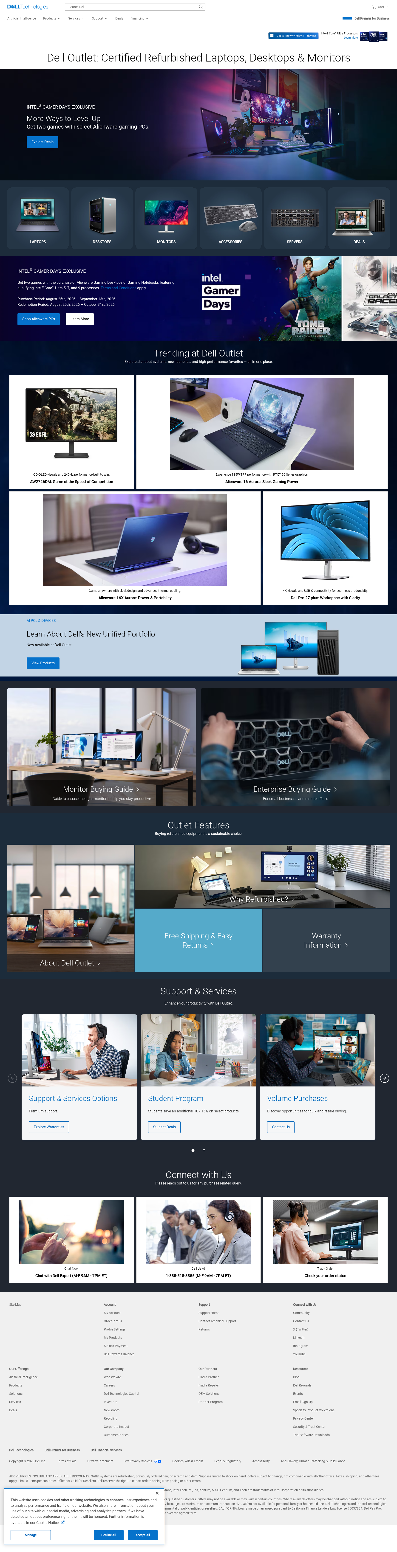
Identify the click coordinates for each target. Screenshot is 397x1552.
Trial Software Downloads (311, 1435)
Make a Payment (116, 1346)
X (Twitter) (300, 1329)
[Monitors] (166, 218)
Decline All (108, 1535)
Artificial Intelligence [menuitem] (21, 18)
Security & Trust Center (309, 1427)
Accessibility (261, 1461)
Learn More (351, 37)
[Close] (157, 1493)
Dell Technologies (21, 1450)
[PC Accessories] (231, 218)
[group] (79, 1077)
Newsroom (111, 1410)
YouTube (299, 1354)
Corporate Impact (116, 1427)
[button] (381, 6)
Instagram (300, 1346)
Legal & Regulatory (227, 1461)
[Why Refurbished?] (262, 876)
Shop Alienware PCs (38, 319)
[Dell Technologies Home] (28, 6)
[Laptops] (38, 218)
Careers (109, 1385)
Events (298, 1393)
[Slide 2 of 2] (204, 1150)
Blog (296, 1377)
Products (15, 1385)
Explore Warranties (49, 1127)
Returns (204, 1329)
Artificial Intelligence (23, 1377)
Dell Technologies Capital (121, 1393)
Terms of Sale (66, 1461)
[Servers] (295, 218)
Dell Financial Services (106, 1450)
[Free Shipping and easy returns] (198, 940)
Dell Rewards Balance (119, 1354)
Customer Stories (116, 1435)
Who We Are (112, 1377)
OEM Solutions (208, 1393)
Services (15, 1402)
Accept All (143, 1535)
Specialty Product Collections (314, 1410)
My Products (113, 1337)
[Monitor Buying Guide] (101, 747)
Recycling (110, 1418)
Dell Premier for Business (372, 18)
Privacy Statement (100, 1461)
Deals (13, 1410)
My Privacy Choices (139, 1461)
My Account (112, 1313)
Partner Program (210, 1402)
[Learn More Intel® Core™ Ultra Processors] (374, 35)
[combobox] (135, 7)
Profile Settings (114, 1329)
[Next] (384, 1078)
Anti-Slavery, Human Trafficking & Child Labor (313, 1461)
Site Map (15, 1304)
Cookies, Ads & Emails (187, 1461)
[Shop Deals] (359, 218)
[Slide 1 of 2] (193, 1150)
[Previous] (12, 1078)
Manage (31, 1535)
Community (301, 1313)
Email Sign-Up (303, 1402)
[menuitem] (52, 18)
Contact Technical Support (217, 1321)
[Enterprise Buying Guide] (295, 747)
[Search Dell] (201, 6)
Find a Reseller (208, 1385)
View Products (43, 663)
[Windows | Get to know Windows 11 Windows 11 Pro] (293, 35)
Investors (110, 1402)
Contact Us (281, 1127)
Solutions (16, 1393)
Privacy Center (303, 1418)
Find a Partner (208, 1377)
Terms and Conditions (118, 288)
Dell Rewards (302, 1385)
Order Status (113, 1321)
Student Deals (164, 1127)
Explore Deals (42, 142)
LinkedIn (299, 1337)
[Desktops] (102, 218)
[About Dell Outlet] (70, 908)
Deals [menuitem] (119, 18)
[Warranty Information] (326, 940)
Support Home (208, 1313)
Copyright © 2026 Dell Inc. (27, 1461)
